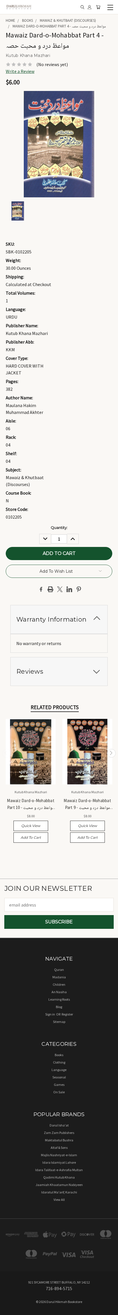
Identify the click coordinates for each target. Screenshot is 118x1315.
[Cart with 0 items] (98, 7)
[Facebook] (41, 589)
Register (67, 1014)
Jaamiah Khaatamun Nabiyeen (59, 1185)
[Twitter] (60, 589)
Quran (59, 969)
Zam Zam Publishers (59, 1132)
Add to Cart (31, 837)
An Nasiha (59, 992)
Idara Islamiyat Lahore (59, 1162)
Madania (59, 977)
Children (59, 984)
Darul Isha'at (59, 1125)
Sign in (50, 1014)
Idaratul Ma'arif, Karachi (59, 1192)
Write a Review (20, 71)
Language (59, 1070)
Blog (59, 1007)
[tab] (59, 619)
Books (59, 1055)
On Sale (59, 1092)
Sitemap (59, 1022)
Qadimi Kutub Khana (59, 1177)
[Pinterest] (79, 589)
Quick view (30, 826)
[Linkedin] (69, 589)
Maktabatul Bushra (59, 1140)
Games (59, 1084)
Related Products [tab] (55, 707)
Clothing (59, 1062)
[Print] (50, 589)
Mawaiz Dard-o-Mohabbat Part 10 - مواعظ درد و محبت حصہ (30, 804)
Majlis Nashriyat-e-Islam (59, 1155)
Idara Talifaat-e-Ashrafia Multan (59, 1170)
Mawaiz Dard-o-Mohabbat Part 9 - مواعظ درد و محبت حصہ (87, 804)
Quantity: (59, 527)
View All (59, 1199)
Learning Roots (59, 999)
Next (111, 753)
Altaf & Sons (59, 1147)
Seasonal (59, 1077)
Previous (6, 753)
